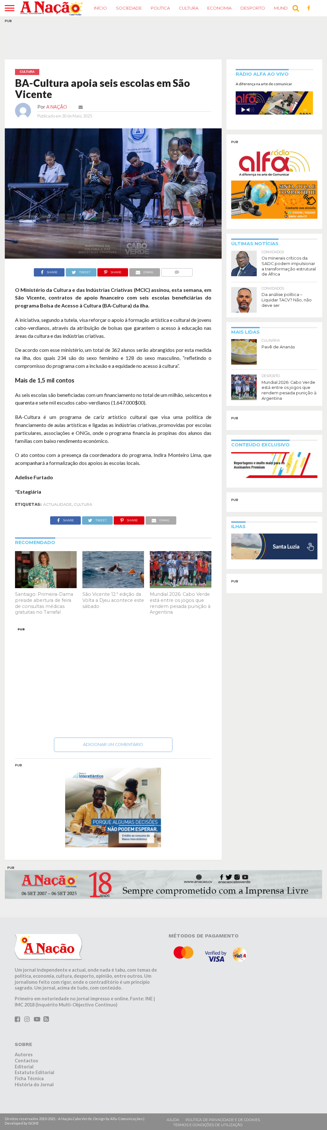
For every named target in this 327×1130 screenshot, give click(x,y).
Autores (24, 1054)
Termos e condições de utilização (208, 1125)
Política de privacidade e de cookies (223, 1120)
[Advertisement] (113, 680)
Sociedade (129, 8)
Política (160, 8)
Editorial (24, 1066)
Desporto (252, 8)
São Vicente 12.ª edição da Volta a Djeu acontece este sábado (113, 600)
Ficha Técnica (29, 1078)
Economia (219, 8)
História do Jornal (34, 1084)
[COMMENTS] (177, 271)
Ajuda (173, 1120)
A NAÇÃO (56, 107)
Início (100, 8)
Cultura (188, 8)
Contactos (26, 1060)
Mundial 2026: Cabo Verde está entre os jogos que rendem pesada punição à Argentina (180, 603)
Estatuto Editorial (34, 1072)
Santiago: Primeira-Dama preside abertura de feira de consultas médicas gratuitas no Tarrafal (44, 603)
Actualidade (57, 504)
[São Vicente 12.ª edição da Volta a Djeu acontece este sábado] (113, 586)
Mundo (283, 8)
